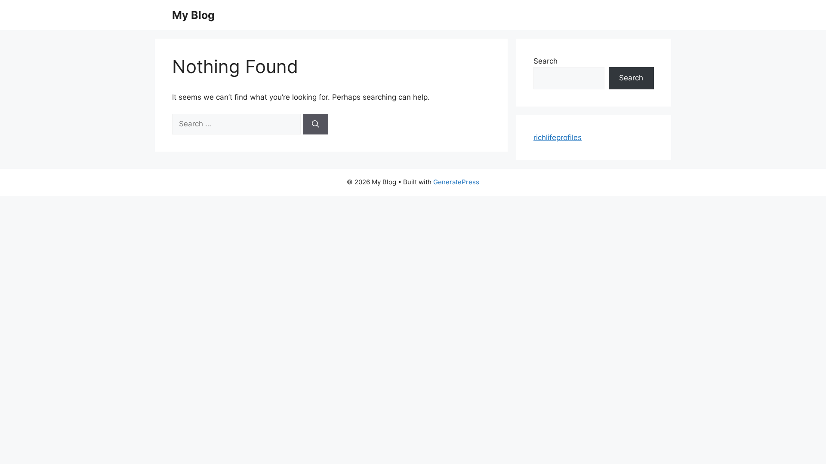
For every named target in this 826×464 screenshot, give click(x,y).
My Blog (193, 15)
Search (545, 61)
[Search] (315, 124)
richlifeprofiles (557, 137)
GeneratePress (456, 182)
